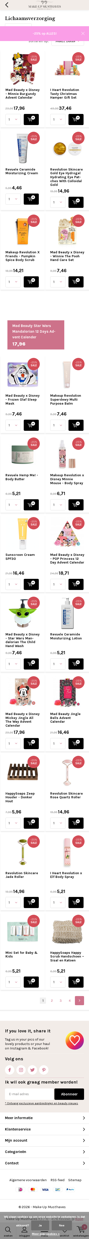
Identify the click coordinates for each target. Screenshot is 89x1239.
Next (79, 1000)
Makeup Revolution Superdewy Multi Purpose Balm (65, 399)
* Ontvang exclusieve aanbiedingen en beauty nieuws (41, 1103)
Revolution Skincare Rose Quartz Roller (66, 795)
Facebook (9, 1070)
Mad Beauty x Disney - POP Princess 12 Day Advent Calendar (67, 559)
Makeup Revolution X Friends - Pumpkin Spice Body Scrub (22, 256)
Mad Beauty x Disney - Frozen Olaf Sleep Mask (22, 399)
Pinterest (43, 1070)
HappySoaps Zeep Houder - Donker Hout (20, 797)
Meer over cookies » (46, 1234)
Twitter (32, 1070)
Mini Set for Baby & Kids (21, 955)
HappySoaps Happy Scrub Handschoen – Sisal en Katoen (67, 956)
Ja (40, 1225)
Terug (6, 5)
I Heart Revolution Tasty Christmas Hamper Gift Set (64, 94)
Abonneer (69, 1094)
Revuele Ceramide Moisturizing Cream (21, 171)
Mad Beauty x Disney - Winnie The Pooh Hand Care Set (67, 256)
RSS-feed (57, 1180)
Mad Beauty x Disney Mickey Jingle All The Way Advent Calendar (22, 720)
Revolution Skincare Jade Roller (21, 875)
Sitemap (75, 1180)
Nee (62, 1225)
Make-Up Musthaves (49, 1207)
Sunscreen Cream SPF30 (20, 557)
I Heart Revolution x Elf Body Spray (66, 875)
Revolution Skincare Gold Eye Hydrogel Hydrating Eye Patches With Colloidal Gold (66, 177)
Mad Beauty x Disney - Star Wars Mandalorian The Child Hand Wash (22, 640)
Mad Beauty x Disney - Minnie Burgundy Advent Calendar (22, 94)
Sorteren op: (38, 41)
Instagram (21, 1070)
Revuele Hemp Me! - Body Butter (21, 477)
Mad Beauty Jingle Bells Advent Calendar (65, 718)
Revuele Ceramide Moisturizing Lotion (66, 636)
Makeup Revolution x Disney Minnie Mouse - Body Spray (67, 479)
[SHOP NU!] (31, 119)
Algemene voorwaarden (28, 1180)
